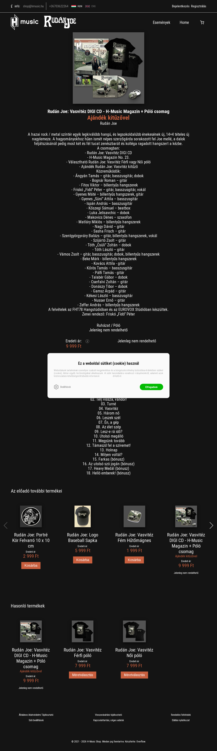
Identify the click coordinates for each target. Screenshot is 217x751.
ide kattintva (106, 375)
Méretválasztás (82, 675)
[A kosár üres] (202, 22)
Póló (116, 325)
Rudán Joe (108, 123)
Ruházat (103, 325)
